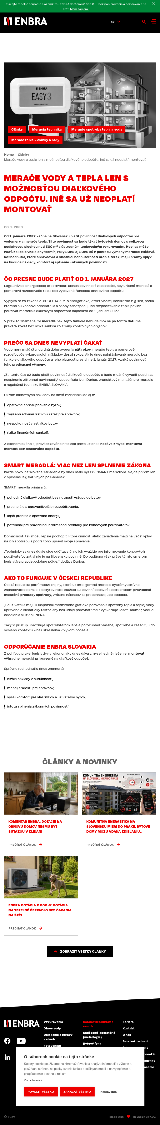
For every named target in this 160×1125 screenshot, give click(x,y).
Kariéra (128, 1022)
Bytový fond (92, 1043)
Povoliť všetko (41, 1091)
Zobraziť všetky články (83, 951)
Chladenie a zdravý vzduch (58, 1037)
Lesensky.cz (146, 1116)
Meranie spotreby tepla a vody (96, 129)
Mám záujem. (79, 9)
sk (113, 22)
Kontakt (129, 1028)
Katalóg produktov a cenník (98, 1024)
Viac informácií (33, 1080)
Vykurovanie (53, 1022)
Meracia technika (47, 129)
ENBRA (22, 1023)
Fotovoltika (52, 1045)
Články (17, 129)
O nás (127, 1035)
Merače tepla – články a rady (35, 140)
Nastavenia (108, 1091)
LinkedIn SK (7, 1057)
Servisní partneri (135, 1041)
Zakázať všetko (77, 1091)
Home (9, 154)
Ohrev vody (52, 1028)
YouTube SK (21, 1041)
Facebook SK (7, 1041)
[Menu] (153, 21)
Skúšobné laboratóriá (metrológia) (99, 1035)
